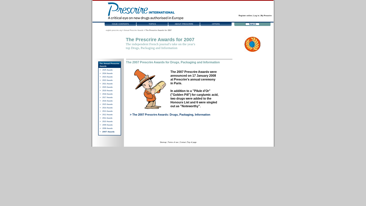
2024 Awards (107, 73)
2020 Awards (107, 87)
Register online (245, 16)
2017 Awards (107, 97)
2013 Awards (107, 111)
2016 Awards (107, 101)
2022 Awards (107, 80)
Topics (152, 24)
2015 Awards (107, 104)
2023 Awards (107, 77)
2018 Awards (107, 94)
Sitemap (163, 142)
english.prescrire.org (114, 30)
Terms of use (173, 142)
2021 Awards (107, 84)
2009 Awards (107, 125)
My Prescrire (266, 16)
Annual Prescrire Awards (133, 30)
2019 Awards (107, 91)
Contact (183, 142)
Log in (256, 16)
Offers (216, 24)
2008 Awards (107, 128)
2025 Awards (107, 70)
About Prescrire (184, 24)
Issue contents (120, 24)
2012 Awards (107, 115)
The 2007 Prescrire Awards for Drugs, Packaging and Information (173, 62)
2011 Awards (107, 118)
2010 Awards (107, 121)
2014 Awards (107, 108)
